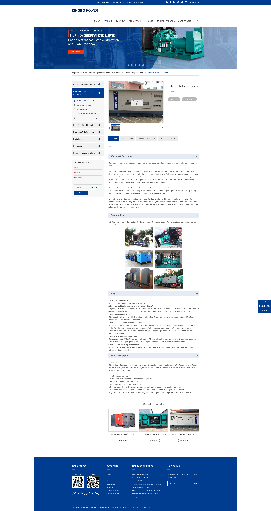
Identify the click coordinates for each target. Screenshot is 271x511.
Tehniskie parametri (146, 138)
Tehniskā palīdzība (166, 21)
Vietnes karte (145, 507)
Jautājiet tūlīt (174, 99)
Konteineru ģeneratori (84, 105)
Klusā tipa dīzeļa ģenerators (83, 132)
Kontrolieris (77, 139)
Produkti (108, 21)
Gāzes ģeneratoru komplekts (84, 153)
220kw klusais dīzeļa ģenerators (123, 434)
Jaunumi (149, 21)
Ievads (114, 138)
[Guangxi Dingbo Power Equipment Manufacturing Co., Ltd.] (85, 10)
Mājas (97, 21)
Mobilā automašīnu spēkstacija (87, 118)
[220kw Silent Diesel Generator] (123, 420)
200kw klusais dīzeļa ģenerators (184, 434)
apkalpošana (135, 21)
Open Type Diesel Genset (83, 125)
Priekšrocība (127, 138)
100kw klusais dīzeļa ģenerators (154, 434)
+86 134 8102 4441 (143, 487)
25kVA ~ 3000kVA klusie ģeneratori (128, 73)
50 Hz (162, 138)
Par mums (120, 21)
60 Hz (173, 138)
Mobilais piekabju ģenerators (86, 113)
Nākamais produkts (189, 99)
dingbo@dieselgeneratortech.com (112, 2)
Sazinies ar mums (186, 21)
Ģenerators (77, 146)
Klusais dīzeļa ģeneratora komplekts (100, 73)
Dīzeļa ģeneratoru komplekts (84, 84)
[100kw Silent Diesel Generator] (153, 420)
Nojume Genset (82, 109)
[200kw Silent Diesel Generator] (184, 420)
